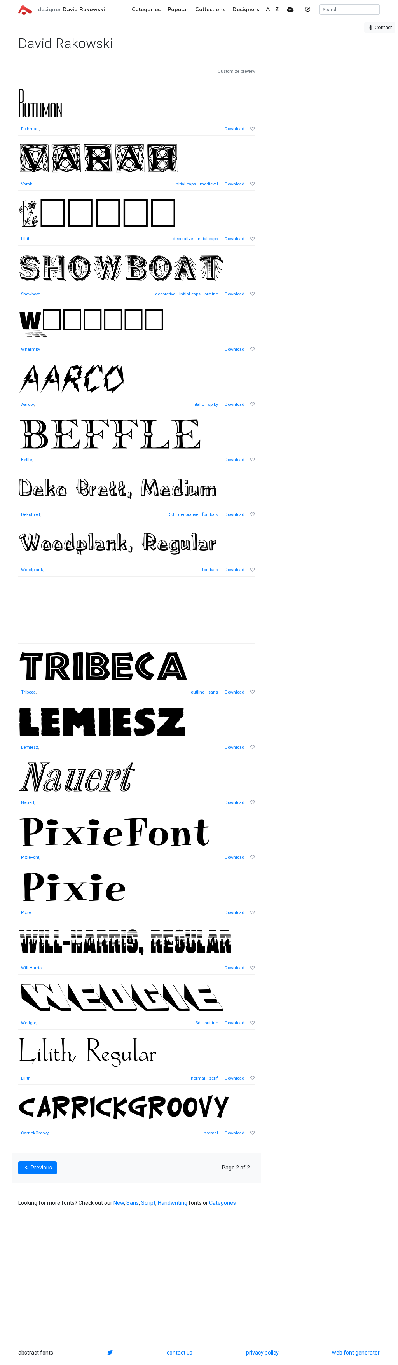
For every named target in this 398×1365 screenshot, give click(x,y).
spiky (213, 404)
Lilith (26, 238)
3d (171, 514)
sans (213, 692)
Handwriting (172, 1203)
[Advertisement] (136, 614)
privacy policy (262, 1352)
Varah (27, 184)
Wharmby (30, 349)
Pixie (26, 912)
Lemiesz (29, 747)
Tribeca (28, 692)
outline (211, 294)
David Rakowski (84, 9)
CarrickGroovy (34, 1133)
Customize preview (236, 71)
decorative (183, 238)
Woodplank (32, 569)
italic (199, 404)
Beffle (26, 459)
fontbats (210, 514)
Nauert (27, 802)
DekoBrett (30, 514)
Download (234, 128)
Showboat (30, 294)
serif (213, 1078)
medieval (209, 184)
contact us (179, 1352)
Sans (132, 1203)
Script (148, 1203)
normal (198, 1078)
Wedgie (28, 1023)
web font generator (356, 1352)
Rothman (30, 128)
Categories (222, 1203)
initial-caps (185, 184)
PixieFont (30, 857)
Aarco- (27, 404)
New (118, 1203)
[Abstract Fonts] (25, 9)
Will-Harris (31, 967)
